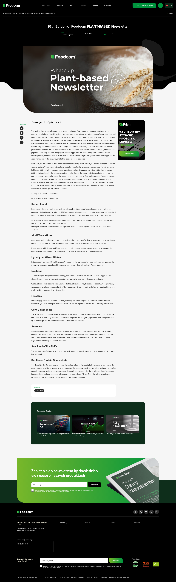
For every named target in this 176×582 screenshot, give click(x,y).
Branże (60, 5)
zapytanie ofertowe (144, 5)
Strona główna (7, 13)
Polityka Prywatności (50, 577)
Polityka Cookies (64, 577)
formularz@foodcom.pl (24, 540)
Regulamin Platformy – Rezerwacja (96, 577)
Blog (72, 5)
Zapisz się (116, 560)
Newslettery (21, 13)
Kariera (95, 5)
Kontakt (107, 5)
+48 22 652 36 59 (22, 544)
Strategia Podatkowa (77, 577)
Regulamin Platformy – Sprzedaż (119, 577)
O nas (82, 5)
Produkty (46, 5)
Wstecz (171, 13)
